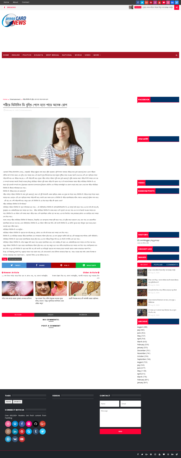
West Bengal (52, 55)
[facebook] (138, 2)
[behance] (172, 2)
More (96, 55)
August (140, 327)
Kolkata (38, 55)
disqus (50, 315)
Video (88, 55)
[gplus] (146, 2)
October (140, 356)
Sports (17, 402)
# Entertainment (15, 259)
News (8, 402)
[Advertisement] (134, 31)
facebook (83, 315)
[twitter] (142, 2)
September (141, 359)
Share (42, 265)
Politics (129, 7)
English (16, 55)
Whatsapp (91, 265)
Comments (172, 264)
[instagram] (155, 2)
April (139, 338)
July (138, 330)
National (67, 55)
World (78, 55)
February (140, 344)
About (15, 2)
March (139, 341)
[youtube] (159, 2)
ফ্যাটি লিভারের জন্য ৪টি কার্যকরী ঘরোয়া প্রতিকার (83, 298)
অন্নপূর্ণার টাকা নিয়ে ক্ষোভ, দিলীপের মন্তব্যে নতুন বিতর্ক (162, 290)
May (139, 336)
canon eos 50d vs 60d (143, 243)
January (140, 347)
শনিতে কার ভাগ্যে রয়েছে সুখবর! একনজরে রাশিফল (17, 298)
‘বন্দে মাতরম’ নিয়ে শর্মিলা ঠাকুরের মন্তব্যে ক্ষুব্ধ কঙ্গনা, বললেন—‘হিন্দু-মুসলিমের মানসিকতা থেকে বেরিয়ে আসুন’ (49, 301)
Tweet (18, 265)
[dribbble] (168, 2)
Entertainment (15, 99)
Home (6, 2)
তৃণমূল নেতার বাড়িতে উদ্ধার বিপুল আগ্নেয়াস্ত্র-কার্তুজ (149, 7)
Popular (158, 264)
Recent (144, 264)
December (141, 350)
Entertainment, (26, 110)
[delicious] (177, 2)
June (139, 333)
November (141, 353)
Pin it (66, 265)
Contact (25, 2)
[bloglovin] (164, 2)
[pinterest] (151, 2)
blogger (18, 315)
